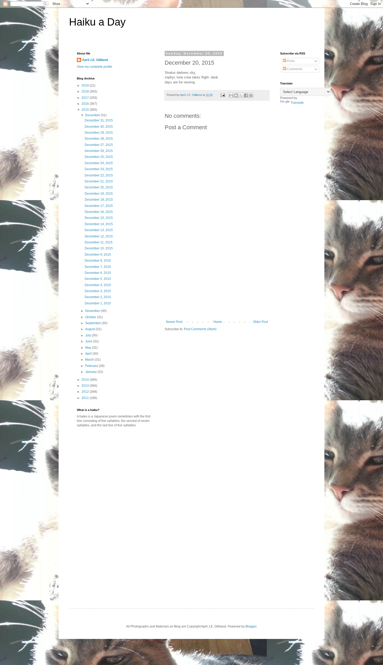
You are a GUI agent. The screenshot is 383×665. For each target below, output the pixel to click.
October (91, 317)
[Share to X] (241, 95)
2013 (86, 385)
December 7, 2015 (98, 267)
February (92, 366)
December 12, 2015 (99, 236)
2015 (86, 110)
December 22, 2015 (99, 175)
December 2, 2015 (98, 297)
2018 (86, 91)
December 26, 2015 (99, 151)
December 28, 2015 (99, 138)
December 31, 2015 (99, 120)
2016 (86, 104)
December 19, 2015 (99, 193)
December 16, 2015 (99, 212)
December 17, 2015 (99, 206)
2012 (86, 391)
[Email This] (231, 95)
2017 (86, 98)
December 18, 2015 (99, 199)
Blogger (250, 626)
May (88, 347)
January (91, 372)
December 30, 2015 (99, 126)
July (88, 335)
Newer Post (174, 322)
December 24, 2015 (99, 163)
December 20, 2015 (99, 187)
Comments (294, 69)
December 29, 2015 (99, 132)
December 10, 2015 (99, 248)
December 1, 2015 (98, 303)
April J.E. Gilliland (95, 60)
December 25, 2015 (99, 157)
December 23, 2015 (99, 169)
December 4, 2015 (98, 285)
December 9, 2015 (98, 254)
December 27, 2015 (99, 145)
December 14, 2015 (99, 224)
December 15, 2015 (99, 218)
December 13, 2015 (99, 230)
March (90, 359)
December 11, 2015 (99, 242)
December (93, 115)
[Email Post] (222, 94)
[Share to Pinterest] (251, 95)
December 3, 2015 (98, 291)
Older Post (260, 322)
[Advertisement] (217, 280)
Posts (290, 61)
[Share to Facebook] (246, 95)
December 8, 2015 (98, 260)
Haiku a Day (97, 22)
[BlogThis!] (236, 95)
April (88, 353)
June (89, 341)
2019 (86, 85)
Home (217, 322)
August (90, 329)
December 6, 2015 (98, 273)
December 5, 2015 (98, 279)
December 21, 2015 (99, 181)
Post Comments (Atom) (200, 329)
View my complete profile (94, 67)
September (93, 323)
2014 (86, 379)
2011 (86, 398)
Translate (297, 102)
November (93, 311)
